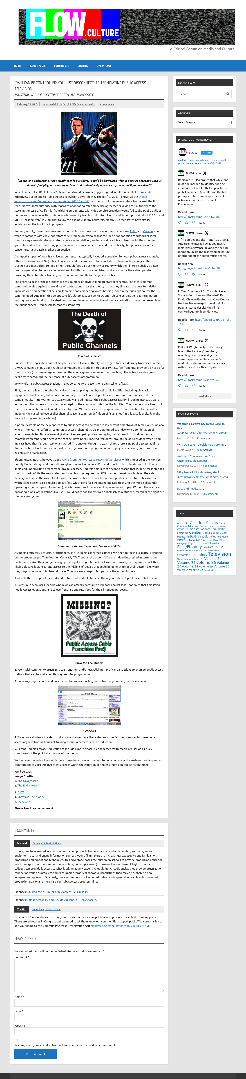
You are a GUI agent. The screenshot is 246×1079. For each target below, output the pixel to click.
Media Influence (210, 536)
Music (225, 536)
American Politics (204, 522)
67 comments (209, 465)
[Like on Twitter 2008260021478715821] (194, 222)
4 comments (107, 104)
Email (19, 1010)
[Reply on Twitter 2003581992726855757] (180, 386)
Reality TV (215, 547)
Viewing (187, 559)
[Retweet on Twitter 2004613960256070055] (187, 330)
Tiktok (180, 559)
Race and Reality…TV (191, 488)
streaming (183, 554)
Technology (199, 554)
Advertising (183, 523)
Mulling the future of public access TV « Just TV (57, 891)
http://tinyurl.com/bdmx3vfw (196, 268)
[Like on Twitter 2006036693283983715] (194, 274)
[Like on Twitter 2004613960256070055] (194, 330)
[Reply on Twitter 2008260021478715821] (180, 222)
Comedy (223, 523)
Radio (204, 547)
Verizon (148, 231)
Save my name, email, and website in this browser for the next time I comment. (65, 1044)
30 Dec (199, 233)
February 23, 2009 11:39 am (46, 843)
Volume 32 (196, 569)
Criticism (193, 528)
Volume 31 (182, 569)
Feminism (182, 532)
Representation (184, 550)
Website (19, 1025)
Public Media (212, 543)
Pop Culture (196, 543)
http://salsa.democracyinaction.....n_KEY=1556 (120, 925)
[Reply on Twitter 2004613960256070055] (180, 330)
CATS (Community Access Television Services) (91, 459)
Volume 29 (206, 566)
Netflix (182, 539)
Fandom (205, 528)
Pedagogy (182, 543)
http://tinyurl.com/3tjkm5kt (213, 319)
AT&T (133, 231)
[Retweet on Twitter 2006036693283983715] (187, 274)
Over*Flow (219, 540)
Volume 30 (221, 566)
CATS (20, 792)
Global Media (210, 532)
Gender (195, 532)
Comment (21, 956)
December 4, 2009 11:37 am (46, 909)
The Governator (27, 780)
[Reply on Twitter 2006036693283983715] (180, 274)
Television (219, 554)
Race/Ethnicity (189, 546)
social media (199, 550)
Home (17, 66)
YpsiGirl (21, 909)
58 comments (210, 493)
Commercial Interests (189, 526)
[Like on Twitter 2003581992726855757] (194, 386)
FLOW (190, 173)
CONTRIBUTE (61, 66)
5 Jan (198, 173)
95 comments (204, 437)
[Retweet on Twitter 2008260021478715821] (187, 222)
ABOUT (37, 66)
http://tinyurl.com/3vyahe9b (196, 379)
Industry (193, 536)
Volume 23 (197, 558)
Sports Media (213, 550)
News (208, 540)
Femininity (218, 528)
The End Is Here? (28, 785)
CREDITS (83, 66)
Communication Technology (214, 526)
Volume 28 (190, 566)
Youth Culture (210, 569)
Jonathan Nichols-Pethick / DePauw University (68, 104)
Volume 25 (186, 562)
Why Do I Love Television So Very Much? (203, 444)
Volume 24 (212, 558)
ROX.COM (23, 801)
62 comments (208, 482)
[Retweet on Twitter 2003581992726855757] (187, 386)
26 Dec (199, 284)
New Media (197, 540)
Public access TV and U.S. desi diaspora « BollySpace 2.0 (62, 899)
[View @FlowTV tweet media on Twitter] (217, 216)
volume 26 (206, 562)
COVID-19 (182, 528)
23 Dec (199, 340)
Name (19, 996)
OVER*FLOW (104, 66)
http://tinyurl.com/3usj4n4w (196, 216)
